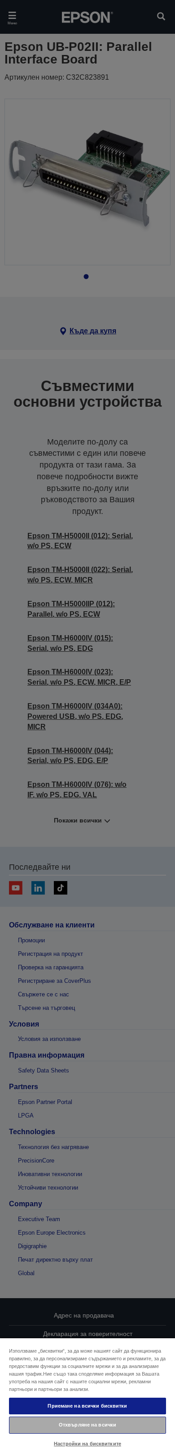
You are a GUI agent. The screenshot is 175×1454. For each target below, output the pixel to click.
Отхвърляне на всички (87, 1424)
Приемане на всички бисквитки (87, 1406)
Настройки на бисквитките (87, 1443)
